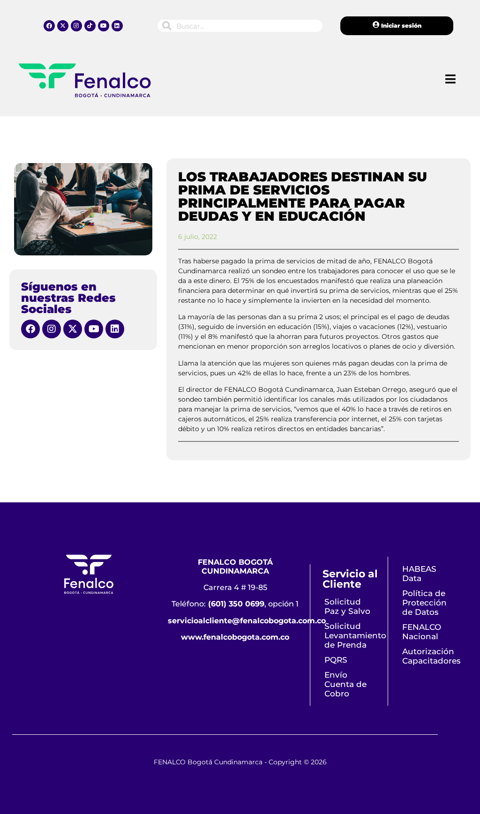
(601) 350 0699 (236, 603)
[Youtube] (103, 25)
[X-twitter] (62, 25)
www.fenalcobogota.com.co (235, 637)
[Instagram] (76, 25)
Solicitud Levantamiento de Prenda (352, 635)
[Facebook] (49, 25)
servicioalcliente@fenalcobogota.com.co (247, 620)
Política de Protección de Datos (424, 603)
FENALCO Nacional (421, 631)
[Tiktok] (90, 25)
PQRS (335, 660)
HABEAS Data (419, 573)
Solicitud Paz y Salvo (347, 606)
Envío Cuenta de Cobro (345, 684)
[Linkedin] (117, 25)
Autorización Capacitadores (430, 656)
